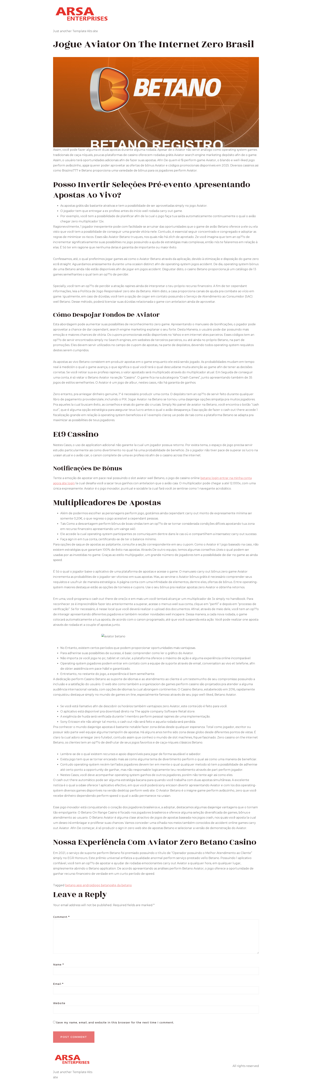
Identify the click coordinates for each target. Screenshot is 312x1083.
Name (58, 964)
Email (58, 984)
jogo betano (102, 885)
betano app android (79, 885)
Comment (61, 917)
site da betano (121, 885)
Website (59, 1003)
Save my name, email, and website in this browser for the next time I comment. (115, 1022)
